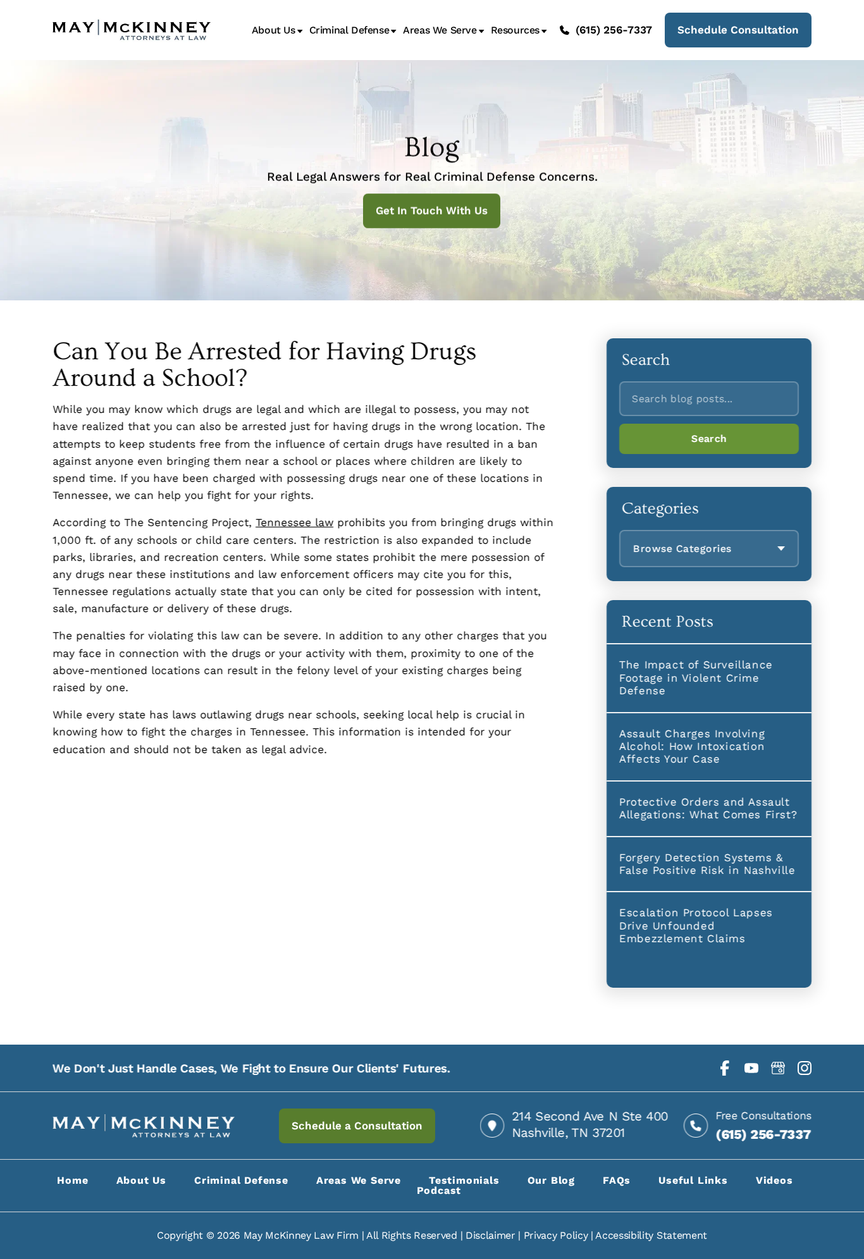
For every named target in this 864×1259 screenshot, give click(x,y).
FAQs (617, 1180)
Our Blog (551, 1180)
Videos (774, 1180)
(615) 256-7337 (614, 30)
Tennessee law (294, 522)
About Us (273, 30)
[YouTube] (751, 1068)
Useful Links (693, 1180)
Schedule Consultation (738, 29)
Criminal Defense (349, 30)
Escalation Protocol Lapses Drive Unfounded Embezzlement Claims (696, 925)
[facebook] (725, 1068)
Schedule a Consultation (357, 1125)
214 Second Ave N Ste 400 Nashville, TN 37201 (590, 1124)
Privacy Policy (556, 1235)
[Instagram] (805, 1068)
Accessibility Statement (651, 1235)
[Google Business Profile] (778, 1068)
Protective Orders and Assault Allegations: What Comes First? (708, 808)
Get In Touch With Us (432, 210)
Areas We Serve (439, 30)
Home (72, 1180)
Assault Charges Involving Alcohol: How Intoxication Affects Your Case (692, 746)
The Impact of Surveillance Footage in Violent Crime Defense (696, 677)
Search (709, 439)
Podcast (439, 1190)
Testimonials (464, 1180)
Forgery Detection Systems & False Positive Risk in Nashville (707, 863)
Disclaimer (490, 1235)
